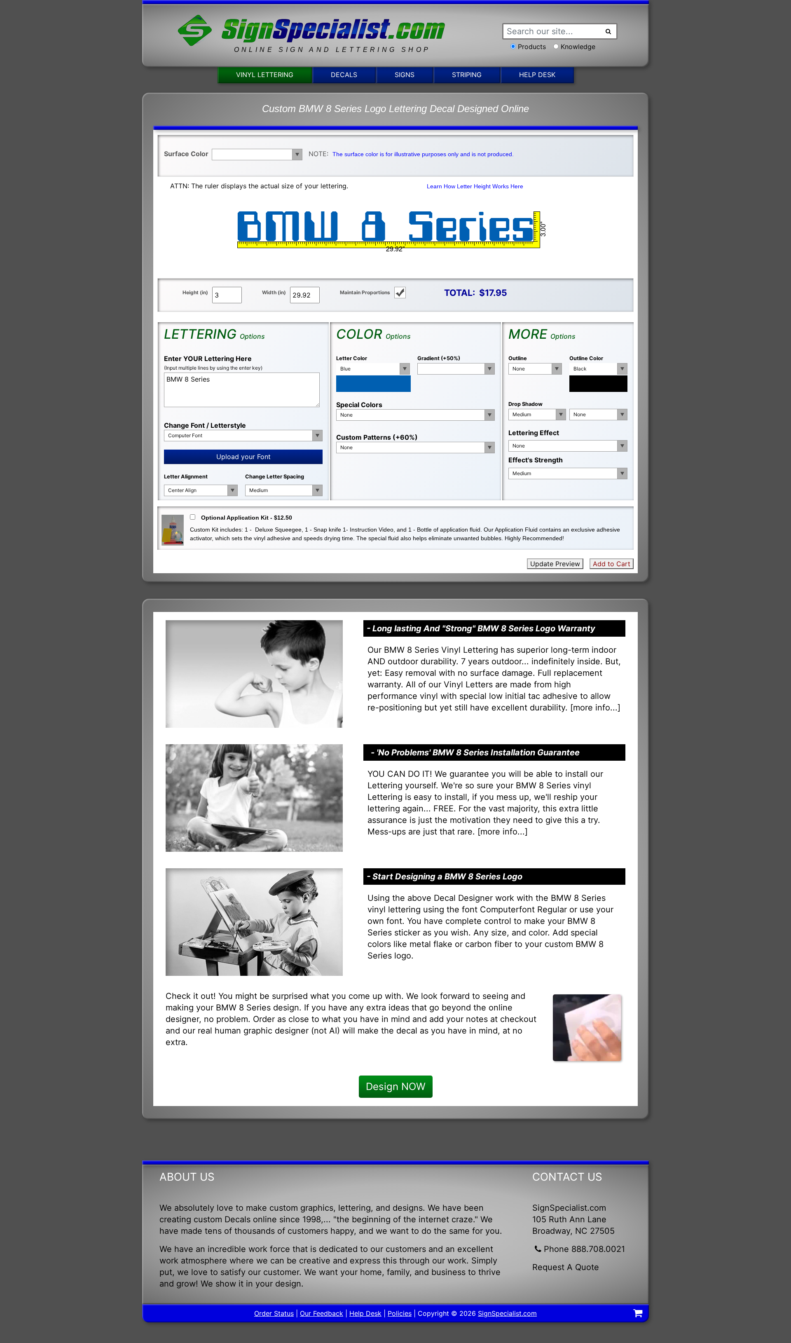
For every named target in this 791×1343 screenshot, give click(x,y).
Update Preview (555, 564)
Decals (344, 74)
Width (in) (274, 292)
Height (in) (195, 292)
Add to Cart (611, 564)
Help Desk (537, 74)
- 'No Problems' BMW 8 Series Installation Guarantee (475, 752)
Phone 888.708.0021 (584, 1249)
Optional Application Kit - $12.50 (246, 517)
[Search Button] (608, 31)
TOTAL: (459, 292)
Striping (467, 74)
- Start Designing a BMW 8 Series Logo (444, 876)
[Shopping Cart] (638, 1314)
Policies (400, 1313)
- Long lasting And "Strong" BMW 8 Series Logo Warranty (481, 628)
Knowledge (578, 46)
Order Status (274, 1313)
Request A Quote (565, 1267)
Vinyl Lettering (264, 74)
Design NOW (396, 1086)
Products (532, 46)
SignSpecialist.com (507, 1313)
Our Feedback (321, 1313)
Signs (404, 74)
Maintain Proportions (365, 292)
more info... (595, 708)
